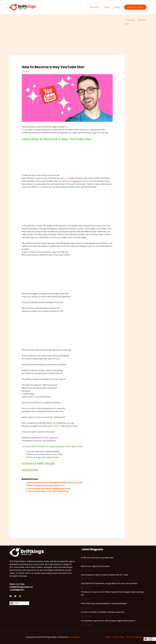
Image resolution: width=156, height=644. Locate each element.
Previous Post (130, 20)
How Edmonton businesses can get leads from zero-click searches (109, 583)
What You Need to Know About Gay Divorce (45, 485)
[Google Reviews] (20, 596)
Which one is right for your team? (95, 566)
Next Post (142, 20)
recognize (56, 426)
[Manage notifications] (150, 639)
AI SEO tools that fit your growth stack (97, 557)
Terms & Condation (134, 637)
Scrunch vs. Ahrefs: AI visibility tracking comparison (102, 612)
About (108, 637)
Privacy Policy (118, 637)
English (16, 603)
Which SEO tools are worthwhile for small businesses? (104, 603)
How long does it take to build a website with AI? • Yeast (104, 575)
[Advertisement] (67, 38)
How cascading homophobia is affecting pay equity (48, 488)
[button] (100, 7)
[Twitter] (15, 596)
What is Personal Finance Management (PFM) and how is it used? (55, 482)
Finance (26, 71)
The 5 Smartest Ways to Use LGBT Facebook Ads (48, 491)
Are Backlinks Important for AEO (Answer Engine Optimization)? (108, 620)
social (66, 178)
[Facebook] (10, 596)
